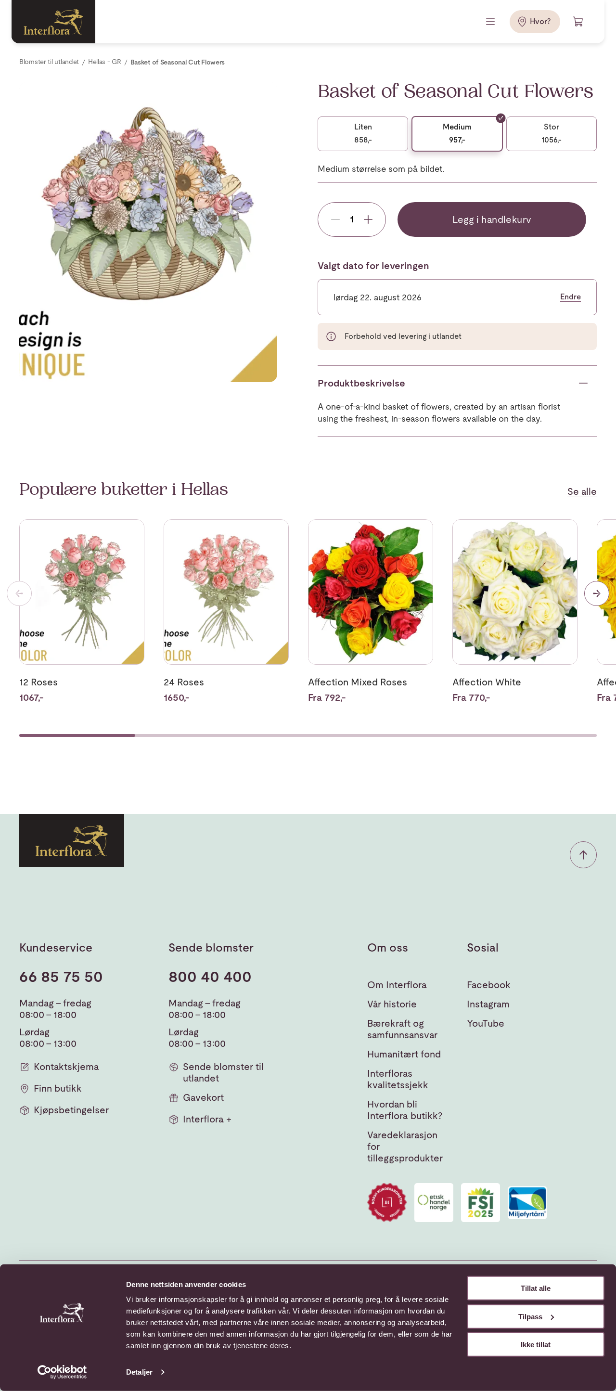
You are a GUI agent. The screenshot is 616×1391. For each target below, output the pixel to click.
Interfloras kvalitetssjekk (397, 1079)
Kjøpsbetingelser (71, 1110)
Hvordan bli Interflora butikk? (404, 1110)
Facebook (489, 984)
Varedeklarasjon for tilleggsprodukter (405, 1146)
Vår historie (392, 1004)
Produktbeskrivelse (361, 383)
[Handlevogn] (578, 21)
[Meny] (491, 21)
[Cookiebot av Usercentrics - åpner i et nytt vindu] (62, 1372)
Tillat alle (536, 1288)
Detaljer (139, 1372)
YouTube (485, 1023)
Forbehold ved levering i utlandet (403, 336)
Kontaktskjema (66, 1066)
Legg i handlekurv (492, 219)
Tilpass (530, 1316)
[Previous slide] (19, 593)
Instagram (488, 1004)
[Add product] (368, 219)
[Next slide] (596, 593)
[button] (583, 854)
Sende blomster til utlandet (223, 1072)
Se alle (582, 491)
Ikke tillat (536, 1344)
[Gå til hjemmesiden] (53, 21)
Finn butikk (58, 1088)
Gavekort (203, 1097)
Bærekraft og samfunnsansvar (402, 1029)
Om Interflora (397, 984)
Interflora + (207, 1119)
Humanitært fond (404, 1054)
